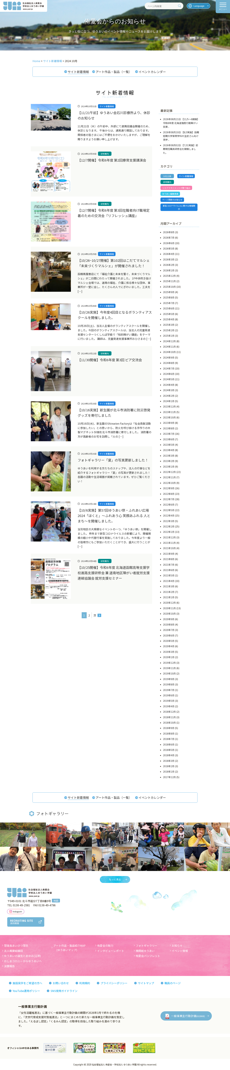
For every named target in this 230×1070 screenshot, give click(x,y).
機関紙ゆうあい (145, 951)
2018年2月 (168, 766)
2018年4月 (168, 755)
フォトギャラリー (146, 945)
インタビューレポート (110, 951)
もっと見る (115, 879)
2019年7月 (168, 690)
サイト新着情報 (78, 71)
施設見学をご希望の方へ (27, 983)
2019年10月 (169, 673)
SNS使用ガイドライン (64, 991)
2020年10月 (169, 613)
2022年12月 (169, 472)
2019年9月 (168, 679)
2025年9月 (168, 292)
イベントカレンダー (152, 71)
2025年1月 (168, 335)
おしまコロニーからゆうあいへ (23, 961)
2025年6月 (168, 308)
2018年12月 (169, 711)
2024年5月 (168, 379)
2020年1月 (168, 657)
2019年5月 (168, 700)
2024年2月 (168, 395)
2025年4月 (168, 319)
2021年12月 (169, 537)
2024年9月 (168, 357)
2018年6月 (168, 744)
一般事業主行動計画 (188, 1016)
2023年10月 (169, 417)
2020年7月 (168, 630)
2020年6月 (168, 635)
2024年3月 (168, 390)
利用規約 (84, 983)
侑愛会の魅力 (105, 945)
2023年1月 (168, 466)
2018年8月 (168, 733)
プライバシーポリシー (114, 983)
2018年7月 (168, 739)
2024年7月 (168, 368)
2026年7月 (168, 237)
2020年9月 (168, 619)
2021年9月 (168, 553)
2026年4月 (168, 254)
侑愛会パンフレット (148, 956)
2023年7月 (168, 433)
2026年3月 (168, 259)
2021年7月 (168, 564)
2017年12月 (169, 777)
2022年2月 (168, 526)
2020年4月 (168, 646)
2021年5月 (168, 575)
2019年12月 (169, 662)
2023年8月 (168, 428)
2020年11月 (169, 608)
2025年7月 (168, 303)
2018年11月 (169, 717)
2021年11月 (169, 542)
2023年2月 (168, 461)
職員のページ (173, 983)
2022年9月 (168, 488)
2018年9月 (168, 728)
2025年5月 (168, 314)
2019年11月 (169, 668)
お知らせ (177, 945)
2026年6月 (168, 243)
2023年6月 (168, 439)
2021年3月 (168, 586)
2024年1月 (168, 401)
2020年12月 (169, 602)
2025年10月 (169, 286)
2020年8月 (168, 624)
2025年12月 (169, 275)
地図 (56, 900)
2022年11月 (169, 477)
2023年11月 (169, 412)
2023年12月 (169, 406)
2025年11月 (169, 281)
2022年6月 (168, 504)
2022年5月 (168, 510)
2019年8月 (168, 684)
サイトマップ (146, 983)
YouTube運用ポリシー (26, 991)
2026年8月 (168, 232)
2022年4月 (168, 515)
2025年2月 (168, 330)
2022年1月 (168, 531)
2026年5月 (168, 248)
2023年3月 (168, 455)
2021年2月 (168, 592)
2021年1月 (168, 597)
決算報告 (9, 966)
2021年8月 (168, 559)
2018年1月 (168, 771)
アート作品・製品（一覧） (114, 71)
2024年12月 (169, 341)
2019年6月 (168, 695)
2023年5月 (168, 444)
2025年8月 (168, 297)
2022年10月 (169, 483)
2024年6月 (168, 374)
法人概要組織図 (13, 951)
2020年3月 (168, 651)
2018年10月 (169, 722)
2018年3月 (168, 760)
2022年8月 (168, 493)
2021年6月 (168, 570)
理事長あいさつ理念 (16, 945)
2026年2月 (168, 264)
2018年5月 (168, 750)
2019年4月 (168, 706)
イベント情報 (180, 951)
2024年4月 (168, 384)
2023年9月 (168, 422)
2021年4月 (168, 581)
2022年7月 (168, 499)
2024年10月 (169, 352)
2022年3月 (168, 521)
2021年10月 (169, 548)
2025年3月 (168, 324)
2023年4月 (168, 450)
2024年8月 (168, 363)
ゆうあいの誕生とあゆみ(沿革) (22, 956)
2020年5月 (168, 641)
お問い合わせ (61, 983)
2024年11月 (169, 346)
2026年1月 (168, 270)
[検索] (179, 6)
